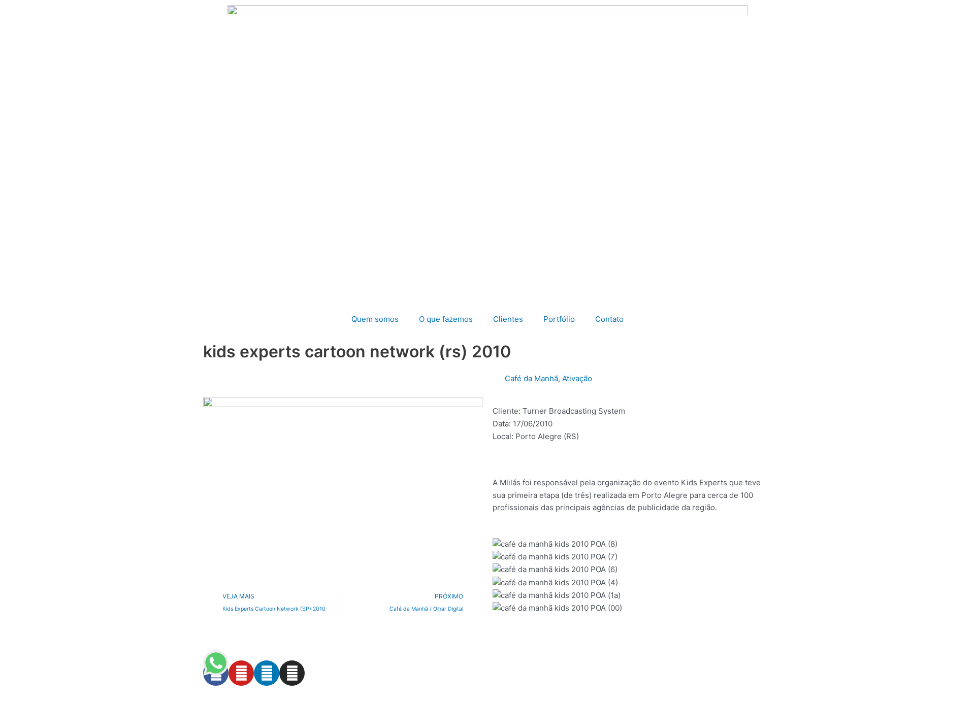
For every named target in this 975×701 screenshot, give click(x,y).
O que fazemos (446, 319)
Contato (609, 319)
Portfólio (559, 319)
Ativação (577, 378)
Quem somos (375, 319)
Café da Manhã (531, 378)
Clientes (508, 319)
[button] (632, 621)
